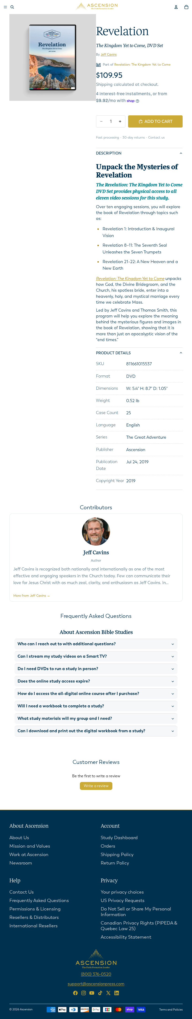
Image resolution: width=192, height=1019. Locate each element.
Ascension (26, 1009)
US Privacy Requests (122, 900)
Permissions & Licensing (35, 909)
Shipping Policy (117, 854)
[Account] (176, 7)
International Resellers (33, 926)
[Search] (12, 7)
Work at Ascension (28, 854)
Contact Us (21, 892)
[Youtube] (92, 993)
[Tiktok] (100, 993)
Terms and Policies (171, 1009)
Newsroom (20, 863)
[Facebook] (75, 993)
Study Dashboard (119, 837)
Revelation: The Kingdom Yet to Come (142, 65)
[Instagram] (83, 993)
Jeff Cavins (109, 55)
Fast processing (107, 138)
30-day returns (133, 138)
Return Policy (115, 863)
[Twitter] (108, 993)
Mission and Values (29, 846)
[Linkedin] (116, 993)
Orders (108, 846)
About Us (19, 837)
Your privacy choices (122, 892)
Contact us (156, 138)
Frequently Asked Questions (39, 900)
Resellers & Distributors (34, 917)
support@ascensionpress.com (96, 984)
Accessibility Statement (126, 937)
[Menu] (5, 7)
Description (109, 153)
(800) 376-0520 (96, 974)
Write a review (96, 786)
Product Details (113, 353)
